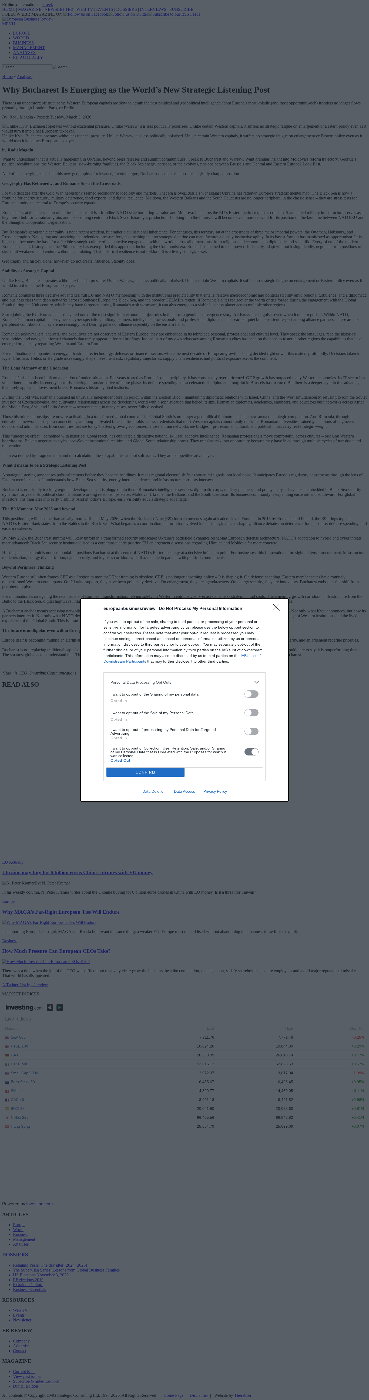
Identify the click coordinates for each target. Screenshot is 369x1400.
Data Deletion (154, 791)
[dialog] (184, 700)
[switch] (251, 694)
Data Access (184, 791)
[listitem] (184, 682)
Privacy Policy (215, 791)
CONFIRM (146, 772)
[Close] (278, 609)
